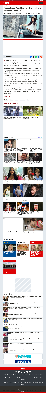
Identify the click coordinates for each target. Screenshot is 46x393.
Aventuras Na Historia (22, 377)
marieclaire (23, 243)
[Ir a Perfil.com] (40, 1)
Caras (10, 377)
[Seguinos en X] (21, 372)
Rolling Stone (30, 377)
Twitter (17, 99)
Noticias (10, 374)
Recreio (41, 377)
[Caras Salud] (23, 357)
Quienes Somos (12, 382)
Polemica (11, 99)
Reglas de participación (38, 382)
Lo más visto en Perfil (10, 325)
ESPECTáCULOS (6, 5)
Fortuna (21, 374)
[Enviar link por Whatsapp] (36, 57)
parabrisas (9, 261)
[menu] (3, 3)
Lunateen (37, 374)
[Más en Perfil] (10, 239)
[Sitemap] (30, 372)
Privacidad (26, 382)
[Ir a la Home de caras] (7, 3)
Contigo (14, 377)
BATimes (41, 374)
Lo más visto (7, 294)
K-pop (28, 99)
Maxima (23, 379)
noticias (9, 243)
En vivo (41, 3)
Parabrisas (31, 374)
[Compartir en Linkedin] (38, 57)
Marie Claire (15, 374)
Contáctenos (19, 382)
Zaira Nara (6, 99)
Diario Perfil (5, 374)
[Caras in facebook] (19, 372)
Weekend (26, 374)
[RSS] (27, 372)
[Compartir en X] (33, 57)
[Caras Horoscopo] (23, 362)
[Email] (41, 57)
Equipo (30, 382)
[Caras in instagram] (16, 372)
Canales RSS (5, 382)
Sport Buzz (36, 377)
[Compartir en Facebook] (31, 57)
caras (36, 243)
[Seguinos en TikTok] (24, 372)
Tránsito (23, 384)
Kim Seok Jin (22, 99)
